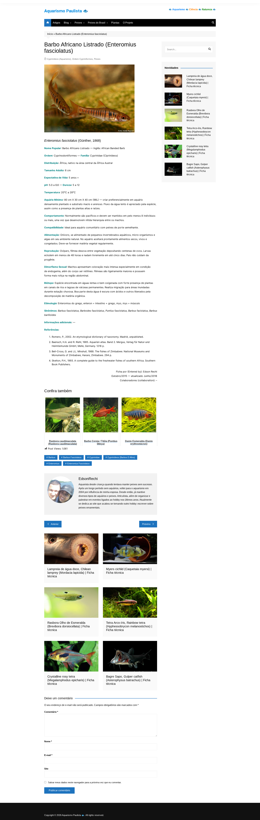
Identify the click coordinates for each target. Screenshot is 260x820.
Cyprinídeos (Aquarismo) (59, 59)
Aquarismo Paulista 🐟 (66, 10)
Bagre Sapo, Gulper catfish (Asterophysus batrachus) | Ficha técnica (128, 680)
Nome (48, 741)
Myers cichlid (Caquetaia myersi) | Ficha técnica (197, 97)
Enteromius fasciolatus (78, 463)
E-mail (48, 755)
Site (46, 768)
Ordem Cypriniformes (82, 59)
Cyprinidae (94, 457)
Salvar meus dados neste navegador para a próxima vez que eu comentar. (84, 782)
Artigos (56, 22)
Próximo (146, 524)
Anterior (55, 524)
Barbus (51, 457)
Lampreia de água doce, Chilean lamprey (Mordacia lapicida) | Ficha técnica (70, 572)
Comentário (51, 712)
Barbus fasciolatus (72, 457)
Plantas (115, 22)
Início (50, 34)
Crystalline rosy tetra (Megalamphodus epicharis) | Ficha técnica (70, 680)
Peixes (78, 22)
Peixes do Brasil (96, 22)
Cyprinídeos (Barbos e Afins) (121, 457)
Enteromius (53, 463)
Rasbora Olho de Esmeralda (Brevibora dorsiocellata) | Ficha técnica (68, 626)
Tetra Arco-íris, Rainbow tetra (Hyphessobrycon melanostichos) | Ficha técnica (129, 626)
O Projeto (128, 22)
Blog (66, 22)
